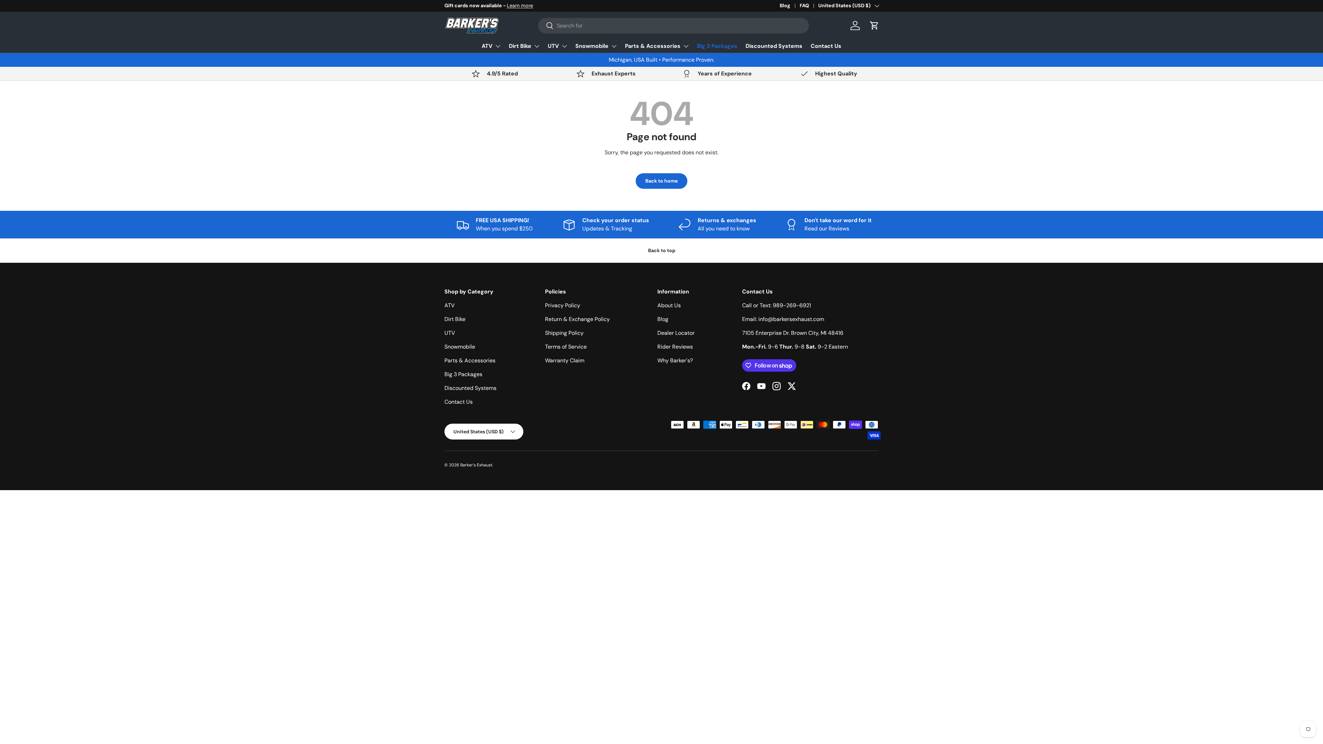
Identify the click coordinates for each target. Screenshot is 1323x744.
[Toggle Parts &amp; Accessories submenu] (686, 46)
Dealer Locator (676, 333)
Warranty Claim (564, 360)
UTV (553, 46)
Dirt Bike (520, 46)
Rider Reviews (675, 346)
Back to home (661, 181)
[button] (874, 25)
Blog (785, 5)
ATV (487, 46)
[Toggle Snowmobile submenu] (614, 46)
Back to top (661, 250)
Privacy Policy (562, 305)
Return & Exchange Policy (577, 319)
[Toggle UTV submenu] (564, 46)
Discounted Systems (774, 46)
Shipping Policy (564, 333)
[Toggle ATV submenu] (498, 46)
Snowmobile (591, 46)
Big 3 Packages (717, 46)
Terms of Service (566, 346)
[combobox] (673, 25)
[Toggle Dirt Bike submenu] (537, 46)
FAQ (804, 5)
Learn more (520, 5)
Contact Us (826, 46)
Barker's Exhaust (476, 465)
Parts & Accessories (652, 46)
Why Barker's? (675, 360)
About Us (669, 305)
